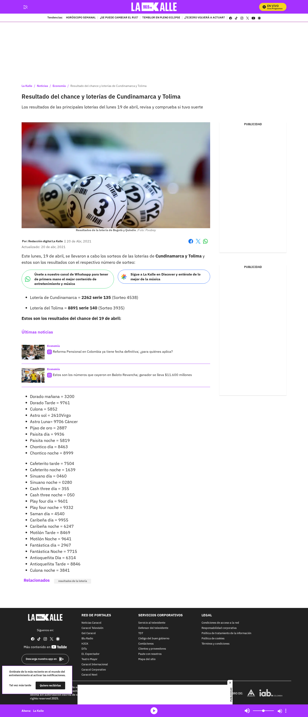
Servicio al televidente (151, 623)
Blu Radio (87, 638)
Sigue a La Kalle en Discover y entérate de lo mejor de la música (166, 276)
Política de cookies (213, 638)
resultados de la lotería (72, 581)
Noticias (42, 85)
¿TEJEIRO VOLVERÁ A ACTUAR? (204, 17)
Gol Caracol (89, 633)
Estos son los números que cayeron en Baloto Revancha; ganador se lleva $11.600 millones (122, 375)
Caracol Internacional (95, 664)
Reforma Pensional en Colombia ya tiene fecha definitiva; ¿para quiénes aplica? (113, 351)
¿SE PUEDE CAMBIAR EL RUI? (119, 17)
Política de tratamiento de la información (226, 633)
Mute (247, 710)
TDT (140, 633)
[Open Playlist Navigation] (285, 711)
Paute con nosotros (150, 654)
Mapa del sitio (146, 659)
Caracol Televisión (92, 628)
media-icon (154, 711)
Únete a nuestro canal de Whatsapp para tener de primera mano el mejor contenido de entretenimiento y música (71, 279)
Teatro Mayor (89, 659)
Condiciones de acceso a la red (220, 623)
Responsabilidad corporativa (219, 628)
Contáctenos (146, 643)
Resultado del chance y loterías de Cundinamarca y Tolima (108, 85)
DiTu (84, 648)
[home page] (154, 7)
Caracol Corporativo (94, 669)
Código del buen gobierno (153, 638)
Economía (59, 85)
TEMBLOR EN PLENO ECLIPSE (161, 17)
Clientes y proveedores (152, 648)
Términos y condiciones (215, 643)
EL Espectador (91, 654)
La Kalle (27, 85)
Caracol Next (89, 674)
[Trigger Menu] (25, 7)
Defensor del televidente (153, 628)
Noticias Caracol (91, 623)
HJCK (85, 643)
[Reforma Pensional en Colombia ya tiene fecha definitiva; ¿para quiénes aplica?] (33, 352)
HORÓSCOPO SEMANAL (81, 17)
